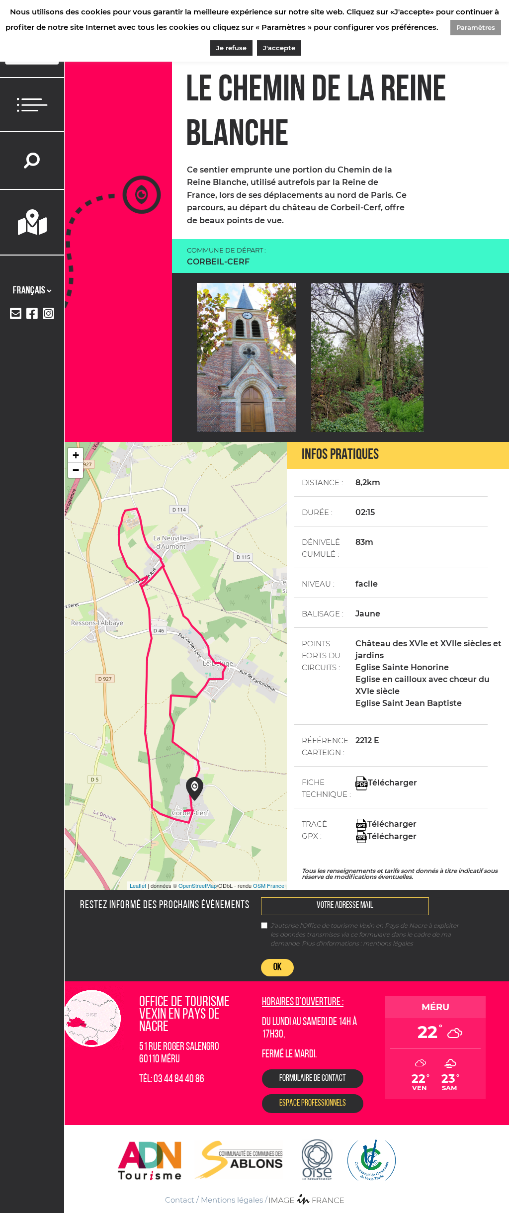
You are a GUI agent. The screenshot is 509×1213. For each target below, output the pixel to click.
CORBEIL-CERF (218, 261)
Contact (179, 1200)
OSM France (268, 885)
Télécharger (392, 783)
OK (277, 967)
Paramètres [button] (475, 27)
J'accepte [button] (279, 48)
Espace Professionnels (312, 1103)
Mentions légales (232, 1200)
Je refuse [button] (231, 48)
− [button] (76, 470)
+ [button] (76, 455)
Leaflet (138, 885)
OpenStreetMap (197, 885)
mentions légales (388, 943)
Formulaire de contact (312, 1078)
